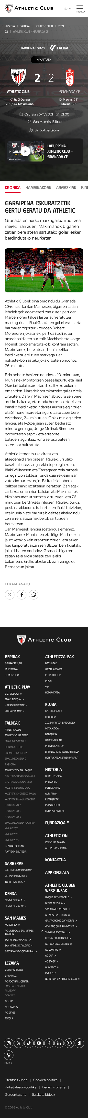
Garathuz (11, 975)
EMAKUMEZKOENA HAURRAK (20, 822)
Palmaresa (51, 781)
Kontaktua (55, 859)
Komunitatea (52, 692)
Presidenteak (52, 805)
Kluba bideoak (13, 711)
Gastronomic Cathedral (19, 951)
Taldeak (25, 26)
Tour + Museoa (13, 881)
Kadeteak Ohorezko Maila (20, 793)
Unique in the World (57, 897)
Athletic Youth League (18, 770)
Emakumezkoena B (15, 741)
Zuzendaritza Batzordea (60, 722)
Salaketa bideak (43, 1094)
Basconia (10, 764)
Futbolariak (52, 787)
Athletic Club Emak (16, 735)
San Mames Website (56, 909)
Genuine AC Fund (14, 845)
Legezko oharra (54, 1087)
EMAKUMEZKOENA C (15, 758)
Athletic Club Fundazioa (59, 926)
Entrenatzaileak (54, 810)
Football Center (15, 986)
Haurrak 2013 (13, 816)
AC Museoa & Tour (56, 914)
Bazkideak (51, 663)
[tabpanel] (44, 400)
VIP (47, 686)
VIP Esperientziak (15, 875)
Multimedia (11, 669)
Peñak (48, 680)
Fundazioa (55, 822)
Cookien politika (45, 1080)
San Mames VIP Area (16, 939)
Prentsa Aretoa (54, 745)
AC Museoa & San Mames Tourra (19, 932)
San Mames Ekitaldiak (17, 945)
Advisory (10, 990)
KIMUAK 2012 (11, 828)
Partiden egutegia (15, 851)
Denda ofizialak (14, 906)
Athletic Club (44, 26)
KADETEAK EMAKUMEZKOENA (20, 799)
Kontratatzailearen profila (61, 757)
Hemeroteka (12, 675)
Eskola (9, 1018)
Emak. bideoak (13, 699)
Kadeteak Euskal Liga (17, 787)
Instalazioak (52, 728)
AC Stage (10, 1012)
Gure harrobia (14, 969)
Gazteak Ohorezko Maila (20, 776)
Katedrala (11, 924)
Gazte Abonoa (53, 669)
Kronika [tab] (13, 187)
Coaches (10, 995)
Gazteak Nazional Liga (18, 781)
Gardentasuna (53, 740)
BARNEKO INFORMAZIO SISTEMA (62, 751)
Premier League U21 (16, 752)
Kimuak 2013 (11, 834)
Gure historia (53, 776)
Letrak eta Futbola (56, 938)
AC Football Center (17, 981)
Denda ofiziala (13, 900)
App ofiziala (57, 872)
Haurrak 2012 (13, 805)
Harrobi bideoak (14, 705)
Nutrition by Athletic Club (61, 978)
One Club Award (55, 842)
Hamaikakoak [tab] (38, 187)
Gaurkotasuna (13, 663)
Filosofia (50, 716)
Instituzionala (53, 711)
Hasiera (10, 26)
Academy (50, 966)
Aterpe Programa (55, 848)
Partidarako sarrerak (18, 870)
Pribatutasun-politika (20, 1087)
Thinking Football (56, 932)
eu (66, 8)
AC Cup (9, 1001)
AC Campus (11, 1006)
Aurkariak (51, 793)
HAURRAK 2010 (13, 810)
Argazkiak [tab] (66, 187)
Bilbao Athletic (14, 747)
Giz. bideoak (12, 693)
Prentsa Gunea (16, 1080)
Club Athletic (53, 675)
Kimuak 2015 (12, 839)
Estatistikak (51, 799)
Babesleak (51, 734)
